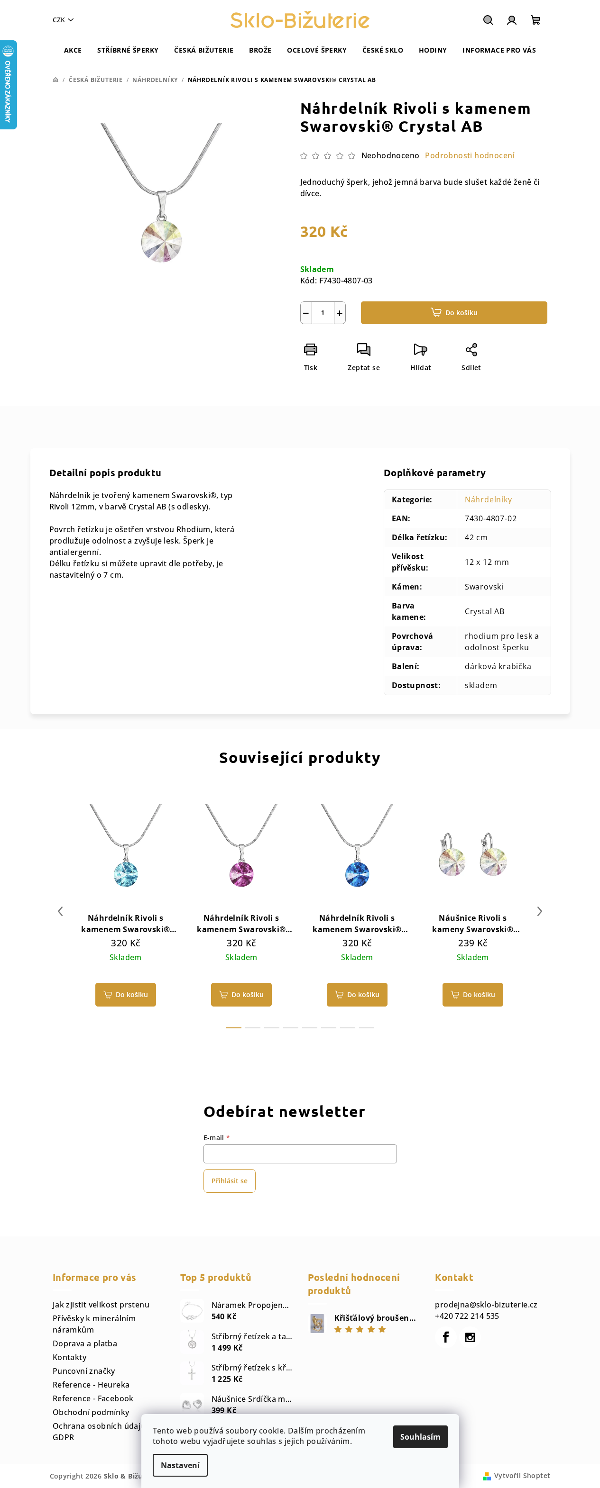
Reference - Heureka (91, 1384)
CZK (59, 19)
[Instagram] (470, 1337)
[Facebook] (446, 1337)
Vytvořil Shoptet (522, 1475)
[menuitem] (73, 50)
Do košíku (461, 312)
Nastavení (180, 1465)
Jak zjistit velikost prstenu (101, 1304)
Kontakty (69, 1357)
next (539, 911)
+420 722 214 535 (467, 1316)
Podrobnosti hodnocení (469, 155)
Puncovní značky (84, 1371)
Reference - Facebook (93, 1398)
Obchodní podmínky (91, 1412)
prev (60, 911)
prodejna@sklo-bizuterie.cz (486, 1304)
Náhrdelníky (488, 499)
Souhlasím (420, 1437)
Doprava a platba (85, 1343)
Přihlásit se (230, 1180)
